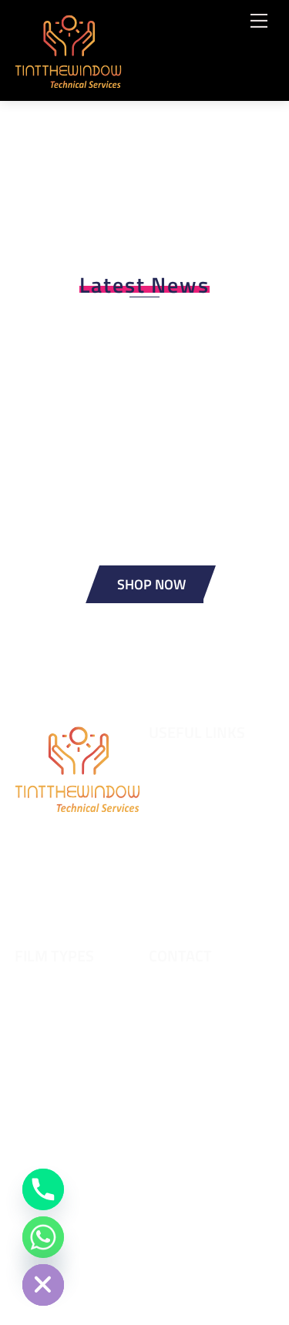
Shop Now (151, 584)
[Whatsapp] (43, 1237)
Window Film (182, 914)
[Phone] (43, 1189)
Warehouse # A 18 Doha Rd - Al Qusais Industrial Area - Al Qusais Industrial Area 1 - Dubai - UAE (211, 1175)
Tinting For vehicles (199, 882)
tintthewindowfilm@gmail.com (209, 1074)
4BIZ (200, 1261)
